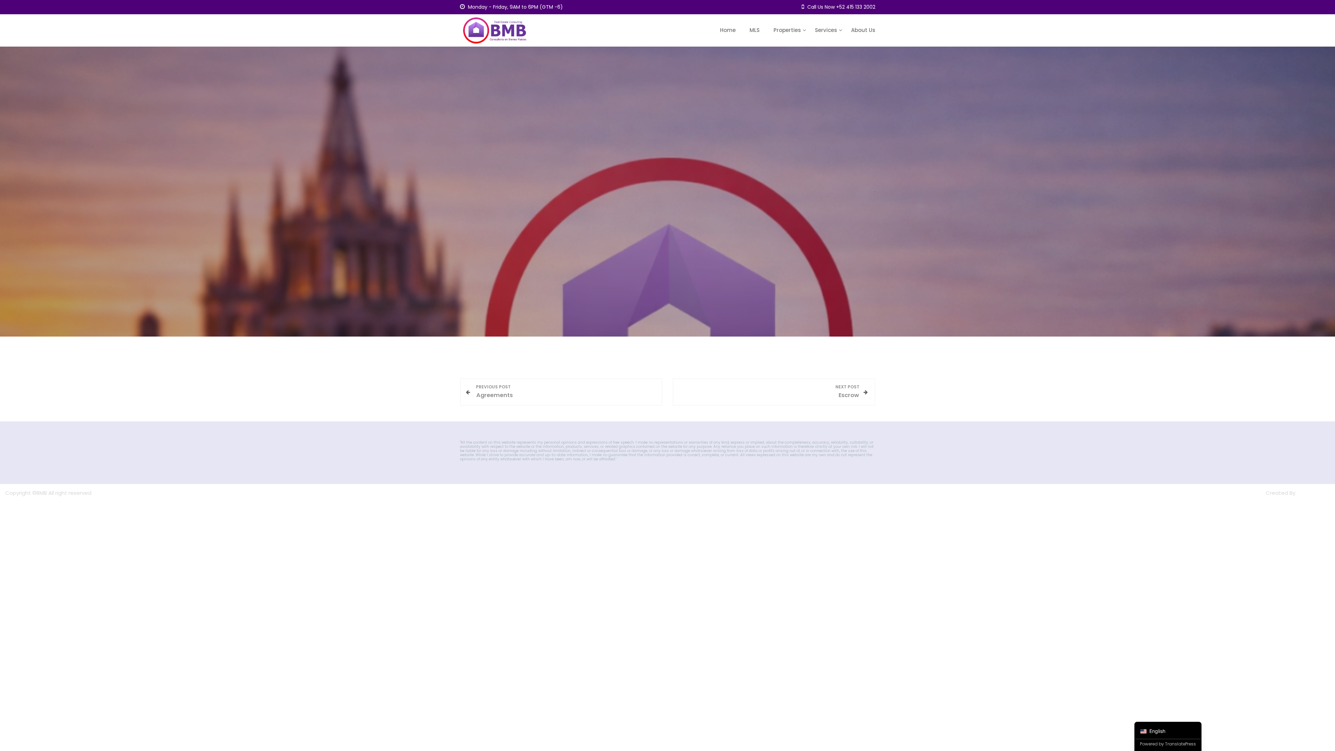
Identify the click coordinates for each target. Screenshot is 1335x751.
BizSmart (1253, 492)
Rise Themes (1313, 492)
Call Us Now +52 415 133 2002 (840, 6)
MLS (755, 30)
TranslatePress (1180, 744)
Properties (787, 30)
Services (826, 30)
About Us (863, 30)
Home (728, 30)
